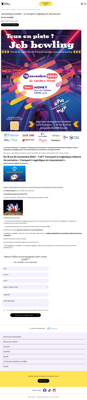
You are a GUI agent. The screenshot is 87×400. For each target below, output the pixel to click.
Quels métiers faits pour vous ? (45, 3)
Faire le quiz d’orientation (12, 337)
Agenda (5, 357)
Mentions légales (32, 397)
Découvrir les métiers (10, 342)
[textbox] (25, 287)
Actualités (6, 352)
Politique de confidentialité (43, 397)
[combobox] (25, 287)
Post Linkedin (8, 246)
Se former (6, 347)
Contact (5, 366)
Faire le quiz (42, 381)
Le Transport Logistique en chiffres (15, 361)
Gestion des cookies (54, 397)
